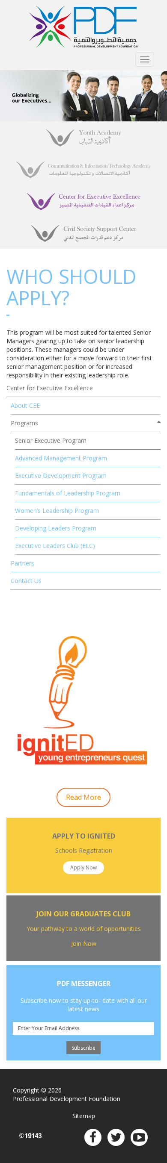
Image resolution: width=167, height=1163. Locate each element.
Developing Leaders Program (55, 528)
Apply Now (83, 867)
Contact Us (26, 581)
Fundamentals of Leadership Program (67, 493)
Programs (24, 423)
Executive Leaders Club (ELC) (55, 546)
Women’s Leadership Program (57, 510)
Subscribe (83, 1047)
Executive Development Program (61, 475)
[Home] (83, 26)
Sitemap (83, 1116)
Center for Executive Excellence (49, 388)
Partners (22, 563)
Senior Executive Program (50, 440)
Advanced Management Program (61, 458)
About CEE (25, 405)
